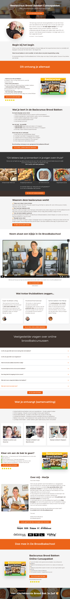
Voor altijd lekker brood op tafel (35, 579)
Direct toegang (35, 285)
